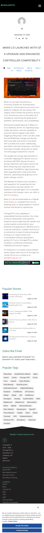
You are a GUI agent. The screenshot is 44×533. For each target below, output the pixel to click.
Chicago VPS (24, 377)
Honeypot (7, 399)
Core (5, 381)
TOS (4, 494)
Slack (28, 413)
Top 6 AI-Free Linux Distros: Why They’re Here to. (23, 321)
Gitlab (14, 395)
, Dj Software (18, 68)
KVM (38, 399)
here (17, 255)
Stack (35, 413)
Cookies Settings (22, 530)
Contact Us (7, 489)
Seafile (19, 413)
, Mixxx (29, 68)
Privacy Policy (8, 500)
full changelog (12, 195)
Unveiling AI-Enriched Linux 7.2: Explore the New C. (22, 338)
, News (18, 70)
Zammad (32, 420)
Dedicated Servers (10, 388)
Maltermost (8, 402)
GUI (20, 395)
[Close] (38, 507)
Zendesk (7, 423)
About (5, 484)
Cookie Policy (12, 521)
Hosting (17, 399)
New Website (8, 409)
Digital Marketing (27, 388)
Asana (6, 377)
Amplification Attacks (22, 374)
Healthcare (29, 395)
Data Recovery (22, 385)
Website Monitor (26, 416)
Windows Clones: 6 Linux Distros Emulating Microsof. (20, 304)
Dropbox (7, 392)
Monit (6, 406)
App (9, 68)
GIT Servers (29, 392)
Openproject (21, 409)
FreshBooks (17, 392)
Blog (4, 487)
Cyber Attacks (24, 381)
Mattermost (19, 402)
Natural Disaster (25, 406)
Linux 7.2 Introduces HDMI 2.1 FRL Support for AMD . (20, 312)
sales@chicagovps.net (12, 258)
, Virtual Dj (28, 70)
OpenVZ (32, 409)
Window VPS (9, 420)
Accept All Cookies (22, 526)
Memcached (31, 402)
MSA (4, 492)
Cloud (35, 377)
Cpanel (13, 381)
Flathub (11, 202)
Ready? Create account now (22, 434)
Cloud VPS (6, 470)
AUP (4, 497)
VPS (15, 416)
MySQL (13, 406)
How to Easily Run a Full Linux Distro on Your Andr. (22, 329)
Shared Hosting (8, 475)
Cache (14, 377)
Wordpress (21, 420)
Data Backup (8, 385)
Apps (35, 374)
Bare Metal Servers (10, 472)
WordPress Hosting (10, 477)
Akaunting (7, 374)
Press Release (9, 413)
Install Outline (28, 399)
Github (6, 395)
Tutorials (7, 416)
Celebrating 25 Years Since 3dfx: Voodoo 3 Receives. (20, 295)
